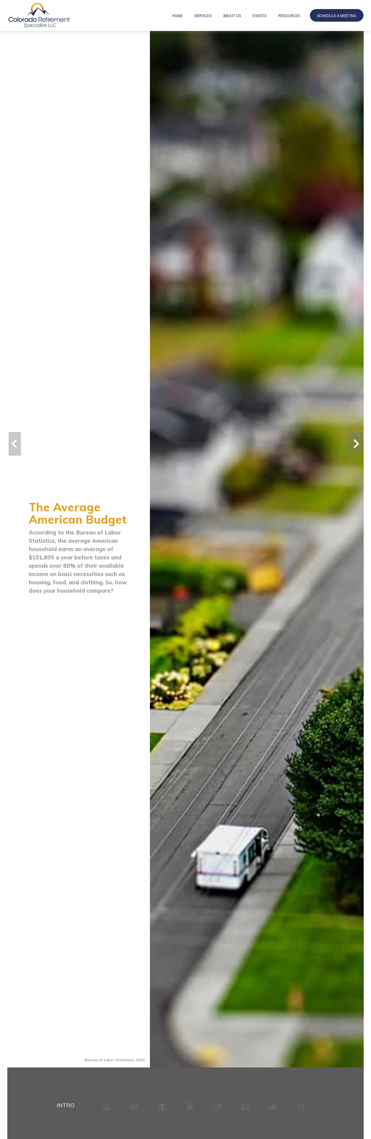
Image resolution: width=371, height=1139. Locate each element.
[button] (177, 15)
